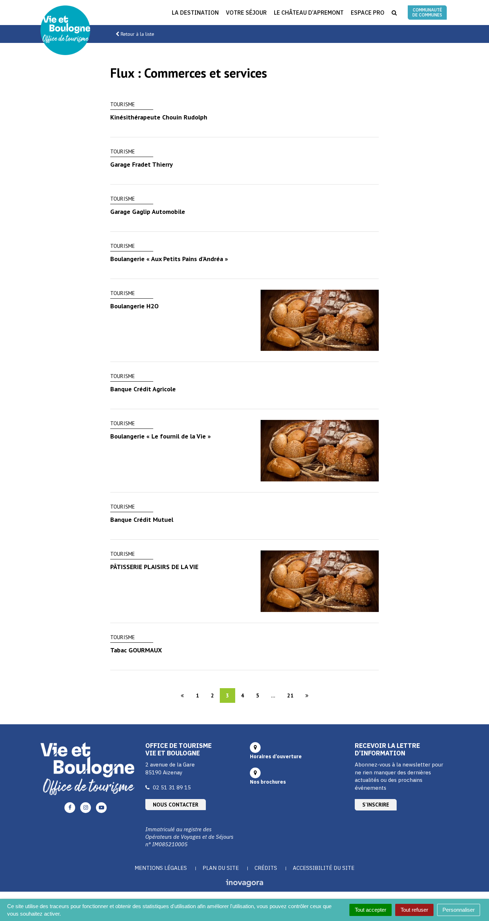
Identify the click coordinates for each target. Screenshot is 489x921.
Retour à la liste (137, 34)
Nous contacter (175, 804)
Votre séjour (246, 12)
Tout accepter (370, 910)
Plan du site (221, 867)
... (273, 695)
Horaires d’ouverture (276, 756)
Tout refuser (414, 910)
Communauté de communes (427, 12)
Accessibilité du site (323, 867)
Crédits (266, 867)
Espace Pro (367, 12)
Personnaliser (458, 910)
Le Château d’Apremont (309, 12)
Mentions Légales (161, 867)
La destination (195, 12)
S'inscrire (375, 804)
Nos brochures (268, 782)
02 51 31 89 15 (172, 787)
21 (290, 695)
